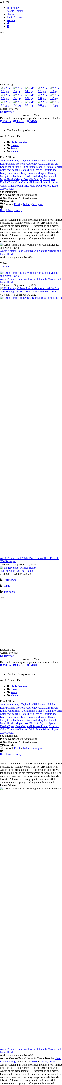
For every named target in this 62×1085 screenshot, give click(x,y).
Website (11, 20)
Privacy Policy (14, 210)
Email (17, 204)
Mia (34, 179)
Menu (5, 1)
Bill (41, 160)
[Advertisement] (31, 58)
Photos (20, 121)
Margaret (47, 173)
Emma (36, 166)
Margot (8, 176)
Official (6, 121)
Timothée (18, 185)
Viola (35, 185)
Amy (7, 160)
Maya (7, 179)
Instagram (37, 204)
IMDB (33, 121)
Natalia (7, 182)
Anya (23, 160)
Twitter (26, 204)
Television (9, 591)
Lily (13, 173)
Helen (26, 169)
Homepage (13, 7)
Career (10, 14)
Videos (14, 151)
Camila (16, 163)
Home (6, 266)
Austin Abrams (15, 10)
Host (2, 210)
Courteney (34, 163)
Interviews (10, 579)
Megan (22, 179)
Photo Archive (15, 17)
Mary (47, 176)
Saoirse (40, 182)
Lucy (29, 173)
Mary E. (27, 176)
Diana (50, 163)
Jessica (43, 169)
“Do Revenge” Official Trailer (16, 570)
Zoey (7, 188)
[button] (12, 2)
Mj (47, 179)
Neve (23, 182)
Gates (9, 169)
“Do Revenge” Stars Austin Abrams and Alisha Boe (28, 291)
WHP (34, 1061)
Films (7, 585)
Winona (51, 185)
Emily (21, 166)
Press (14, 148)
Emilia (7, 166)
